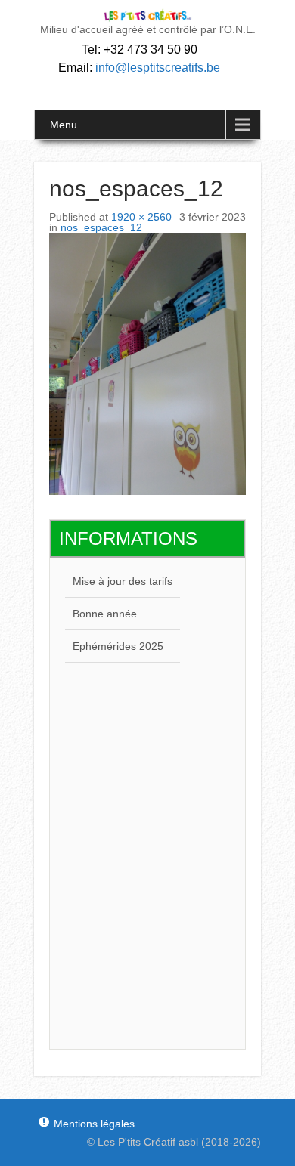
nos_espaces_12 (101, 227)
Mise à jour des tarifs (122, 581)
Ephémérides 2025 (118, 646)
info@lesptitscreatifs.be (157, 67)
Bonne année (105, 614)
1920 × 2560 (141, 217)
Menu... (68, 125)
